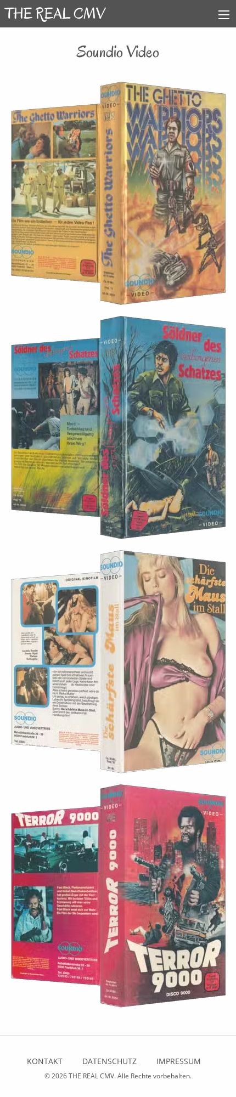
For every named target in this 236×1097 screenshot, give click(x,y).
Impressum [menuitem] (178, 1061)
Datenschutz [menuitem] (109, 1061)
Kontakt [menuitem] (45, 1061)
